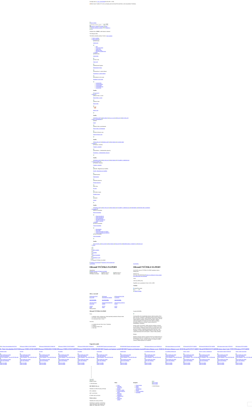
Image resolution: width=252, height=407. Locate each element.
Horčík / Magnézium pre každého (100, 171)
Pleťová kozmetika (97, 212)
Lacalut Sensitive (99, 84)
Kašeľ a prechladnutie (97, 119)
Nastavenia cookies (119, 399)
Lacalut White (99, 85)
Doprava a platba (95, 26)
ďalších (95, 52)
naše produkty (109, 35)
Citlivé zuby (98, 49)
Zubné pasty (95, 43)
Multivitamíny (96, 176)
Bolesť (93, 94)
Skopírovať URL (108, 262)
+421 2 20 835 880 (101, 1)
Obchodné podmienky (119, 394)
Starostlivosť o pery (96, 257)
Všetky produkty (95, 38)
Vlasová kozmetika (97, 225)
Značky (93, 245)
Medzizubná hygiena (97, 67)
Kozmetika (94, 209)
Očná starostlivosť (99, 218)
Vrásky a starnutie (99, 221)
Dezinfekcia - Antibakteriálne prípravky (101, 152)
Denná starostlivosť (100, 216)
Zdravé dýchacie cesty (97, 134)
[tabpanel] (10, 355)
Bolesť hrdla (95, 103)
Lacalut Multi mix (99, 86)
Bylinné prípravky (97, 182)
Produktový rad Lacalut (98, 79)
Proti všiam (98, 230)
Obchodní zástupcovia (119, 387)
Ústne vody (95, 61)
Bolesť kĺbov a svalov (97, 97)
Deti (97, 46)
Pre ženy (95, 188)
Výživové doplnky (96, 161)
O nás (118, 385)
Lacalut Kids (98, 87)
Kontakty (102, 26)
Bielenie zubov (99, 50)
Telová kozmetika (97, 236)
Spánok (94, 200)
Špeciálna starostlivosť (100, 219)
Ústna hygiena (95, 39)
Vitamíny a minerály (97, 146)
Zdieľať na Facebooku (96, 262)
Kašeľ (94, 122)
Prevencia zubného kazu (101, 51)
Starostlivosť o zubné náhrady (99, 73)
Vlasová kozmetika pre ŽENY (102, 231)
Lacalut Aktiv (98, 83)
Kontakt (118, 388)
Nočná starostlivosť (100, 217)
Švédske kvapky (96, 194)
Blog (106, 26)
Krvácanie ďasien (99, 47)
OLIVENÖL (92, 263)
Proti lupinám (98, 229)
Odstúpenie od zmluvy (120, 397)
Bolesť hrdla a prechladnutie (99, 128)
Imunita (94, 143)
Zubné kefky (96, 56)
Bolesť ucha (95, 110)
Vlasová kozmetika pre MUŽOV (103, 232)
